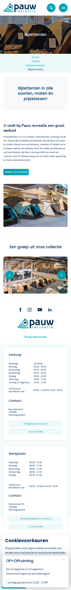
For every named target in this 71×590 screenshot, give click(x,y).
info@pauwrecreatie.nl (35, 423)
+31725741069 (35, 431)
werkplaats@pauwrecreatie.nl (35, 518)
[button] (61, 275)
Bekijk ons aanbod (16, 172)
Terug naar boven (35, 337)
